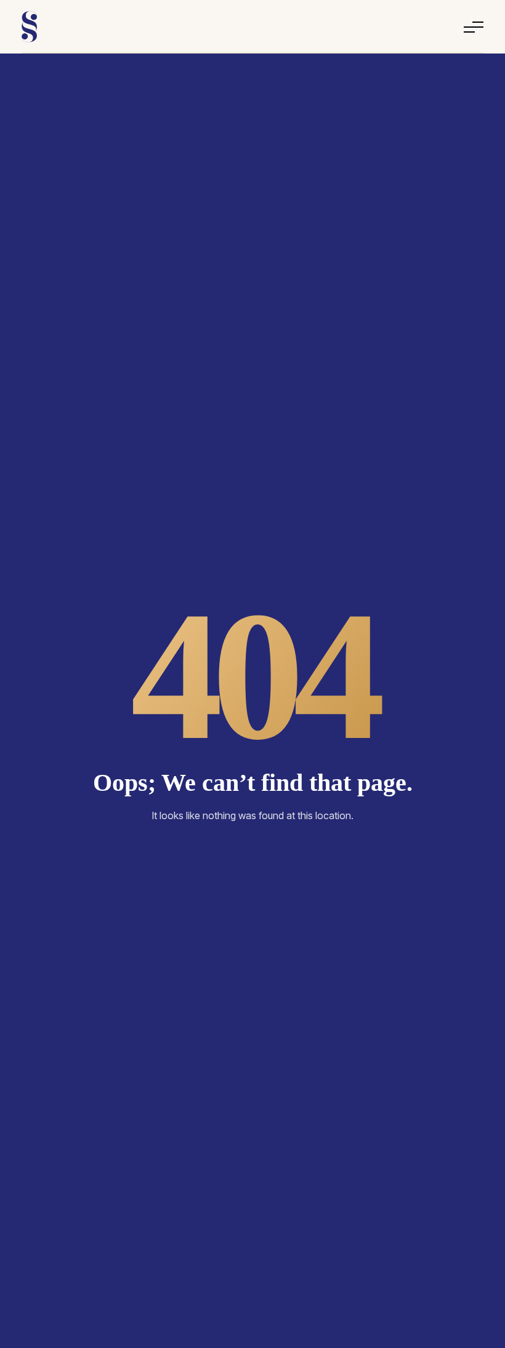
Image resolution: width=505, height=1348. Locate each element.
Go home (252, 857)
